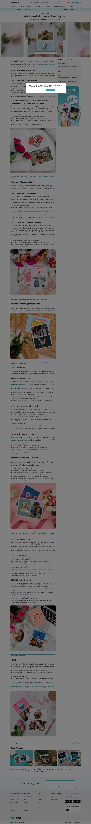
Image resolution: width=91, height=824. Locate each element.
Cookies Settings (41, 89)
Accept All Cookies (50, 89)
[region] (46, 87)
